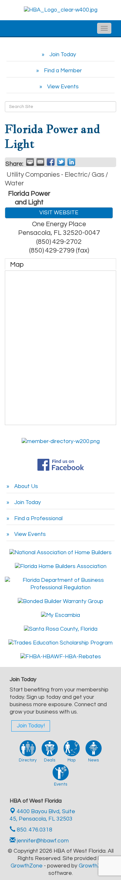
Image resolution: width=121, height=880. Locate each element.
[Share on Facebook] (51, 162)
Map (17, 264)
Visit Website (58, 213)
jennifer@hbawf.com (42, 841)
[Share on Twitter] (61, 162)
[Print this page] (30, 162)
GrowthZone (27, 866)
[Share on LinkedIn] (71, 162)
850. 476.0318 (33, 830)
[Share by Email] (40, 162)
